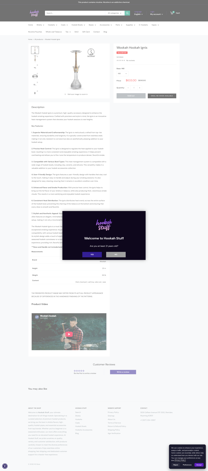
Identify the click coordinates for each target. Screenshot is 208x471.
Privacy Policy (180, 460)
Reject (175, 465)
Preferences (187, 465)
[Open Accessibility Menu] (5, 466)
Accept (199, 465)
